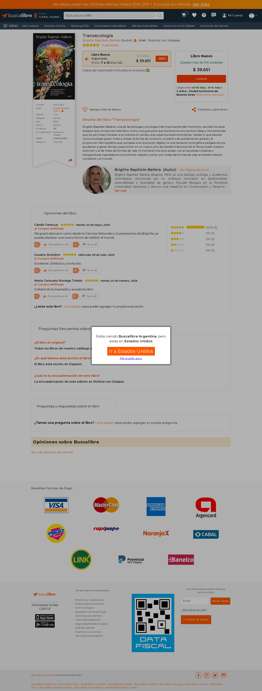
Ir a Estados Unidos (131, 351)
